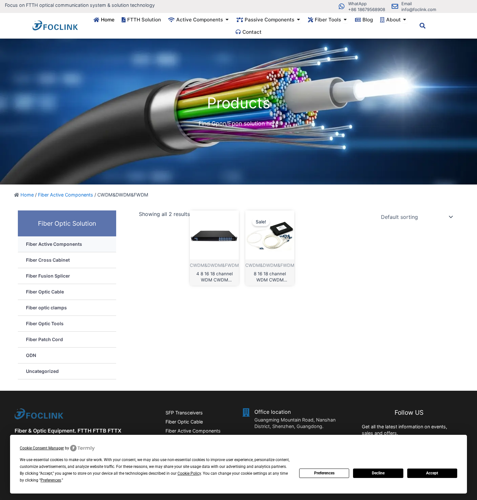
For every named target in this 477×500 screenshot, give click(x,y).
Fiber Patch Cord (44, 339)
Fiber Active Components (65, 194)
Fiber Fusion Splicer (48, 276)
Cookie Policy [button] (189, 473)
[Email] (395, 6)
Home (27, 194)
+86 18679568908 (366, 9)
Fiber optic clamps (46, 307)
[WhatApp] (341, 6)
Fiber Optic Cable (45, 291)
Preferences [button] (51, 480)
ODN (31, 355)
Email (406, 3)
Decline (378, 473)
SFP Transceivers (184, 412)
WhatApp (357, 3)
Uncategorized (42, 371)
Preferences (324, 473)
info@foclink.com (418, 9)
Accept (432, 473)
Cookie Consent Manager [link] (42, 448)
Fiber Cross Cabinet (48, 260)
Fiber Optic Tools (45, 323)
